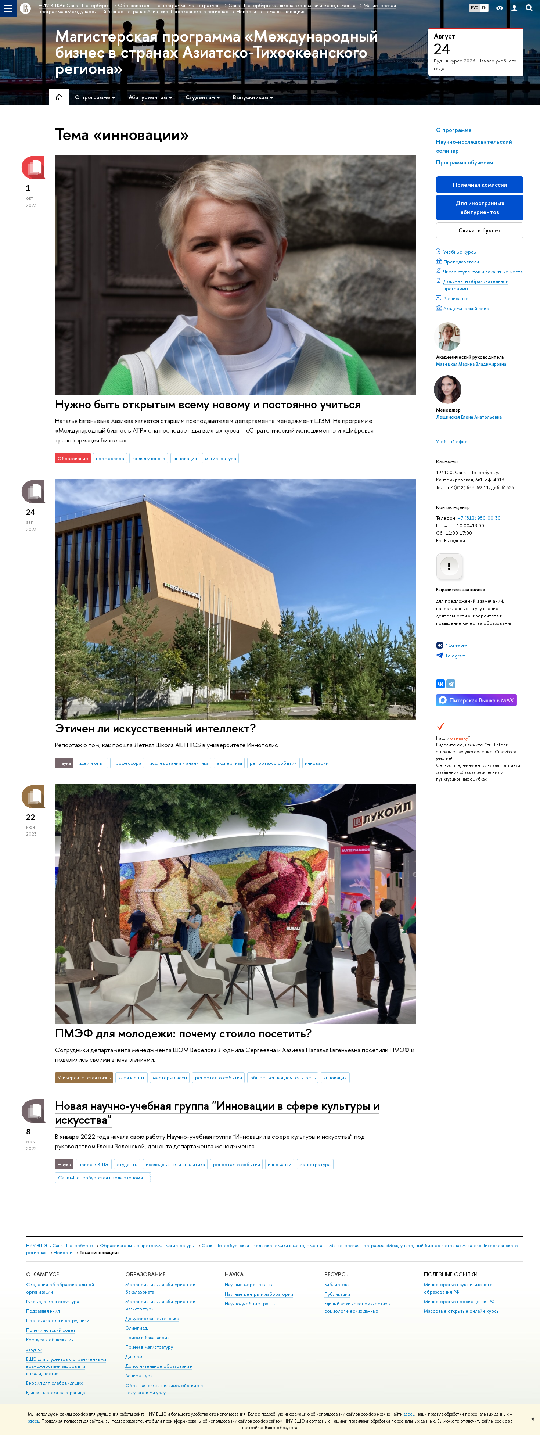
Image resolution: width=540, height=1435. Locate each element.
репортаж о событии (273, 763)
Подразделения (43, 1311)
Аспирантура (138, 1376)
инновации (185, 458)
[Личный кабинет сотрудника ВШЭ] (514, 8)
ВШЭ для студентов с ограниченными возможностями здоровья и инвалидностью (66, 1366)
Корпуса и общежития (50, 1340)
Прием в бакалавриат (148, 1337)
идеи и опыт (92, 763)
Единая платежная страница (55, 1392)
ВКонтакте (456, 645)
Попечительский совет (50, 1330)
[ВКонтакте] (440, 683)
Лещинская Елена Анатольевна (469, 417)
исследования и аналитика (179, 763)
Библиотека (336, 1284)
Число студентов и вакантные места (483, 271)
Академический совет (467, 308)
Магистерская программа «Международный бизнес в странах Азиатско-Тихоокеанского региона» (216, 52)
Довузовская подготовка (152, 1318)
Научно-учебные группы (250, 1304)
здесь (409, 1414)
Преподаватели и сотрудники (57, 1320)
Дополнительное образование (158, 1366)
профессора (110, 458)
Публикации (337, 1294)
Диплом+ (135, 1356)
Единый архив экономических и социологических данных (357, 1307)
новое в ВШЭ (94, 1164)
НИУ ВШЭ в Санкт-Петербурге (59, 1245)
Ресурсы (337, 1274)
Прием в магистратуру (149, 1347)
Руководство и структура (52, 1301)
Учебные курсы (459, 251)
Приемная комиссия (480, 185)
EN (484, 7)
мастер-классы (170, 1077)
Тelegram (455, 655)
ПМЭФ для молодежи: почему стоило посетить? (183, 1033)
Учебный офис (451, 441)
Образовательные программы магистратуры (147, 1245)
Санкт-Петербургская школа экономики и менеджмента (104, 1177)
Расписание (456, 298)
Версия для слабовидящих (54, 1383)
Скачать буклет (479, 230)
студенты (127, 1164)
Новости (63, 1252)
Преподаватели (461, 261)
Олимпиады (137, 1328)
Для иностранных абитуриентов (480, 207)
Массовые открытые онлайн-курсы (462, 1311)
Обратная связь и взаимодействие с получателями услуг (164, 1389)
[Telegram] (450, 683)
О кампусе (42, 1274)
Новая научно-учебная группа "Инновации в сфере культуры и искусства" (217, 1112)
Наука (234, 1274)
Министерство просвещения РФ (459, 1301)
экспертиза (229, 763)
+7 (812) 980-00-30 (479, 517)
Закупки (34, 1349)
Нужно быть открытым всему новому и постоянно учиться (208, 404)
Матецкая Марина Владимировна (471, 364)
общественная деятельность (283, 1077)
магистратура (220, 458)
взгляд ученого (148, 458)
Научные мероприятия (249, 1284)
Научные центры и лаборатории (259, 1294)
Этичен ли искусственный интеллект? (155, 728)
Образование (145, 1274)
